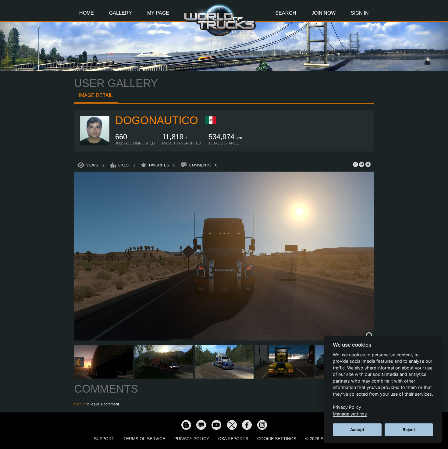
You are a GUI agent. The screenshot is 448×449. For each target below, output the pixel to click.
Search (285, 13)
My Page (158, 13)
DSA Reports (233, 438)
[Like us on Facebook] (247, 425)
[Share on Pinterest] (362, 164)
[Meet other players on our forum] (201, 425)
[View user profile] (94, 144)
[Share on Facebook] (368, 164)
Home (86, 13)
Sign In (360, 13)
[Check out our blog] (186, 425)
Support (104, 438)
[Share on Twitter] (356, 164)
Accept (357, 429)
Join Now (323, 13)
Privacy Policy (191, 438)
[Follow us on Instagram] (262, 425)
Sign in (80, 404)
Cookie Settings (276, 438)
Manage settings (350, 413)
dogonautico (156, 120)
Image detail (96, 95)
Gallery (120, 13)
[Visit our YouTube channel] (216, 425)
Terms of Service (144, 438)
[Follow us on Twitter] (232, 425)
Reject (409, 429)
